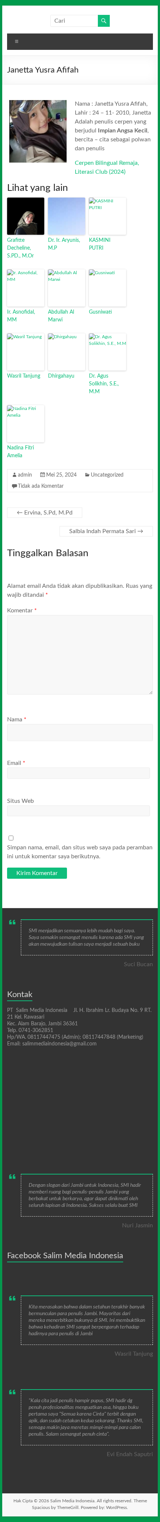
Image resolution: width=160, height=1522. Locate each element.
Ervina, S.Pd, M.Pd (45, 513)
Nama (16, 719)
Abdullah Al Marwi (61, 316)
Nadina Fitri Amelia (20, 451)
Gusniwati (100, 312)
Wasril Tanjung (23, 376)
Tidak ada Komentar (41, 486)
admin (25, 475)
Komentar (22, 610)
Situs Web (20, 801)
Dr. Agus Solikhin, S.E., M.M (104, 384)
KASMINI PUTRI (100, 244)
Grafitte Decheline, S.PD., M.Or (20, 248)
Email (16, 763)
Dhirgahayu (61, 376)
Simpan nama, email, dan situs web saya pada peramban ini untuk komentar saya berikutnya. (80, 852)
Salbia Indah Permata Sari (106, 531)
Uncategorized (107, 475)
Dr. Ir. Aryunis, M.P (64, 244)
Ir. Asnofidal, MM (21, 316)
